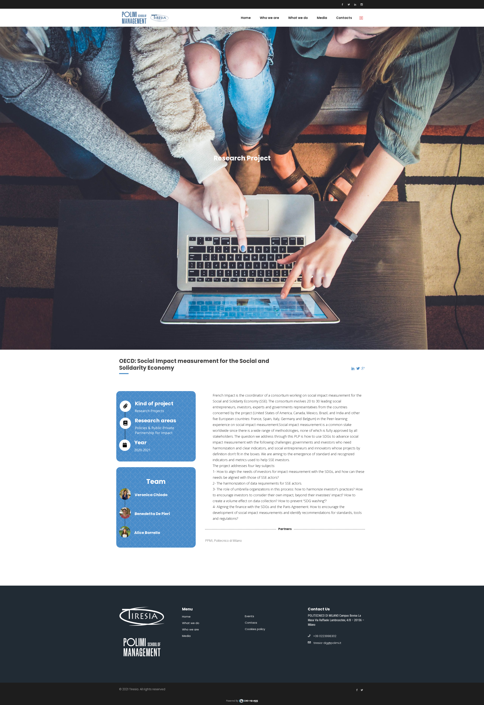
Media (186, 636)
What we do (190, 623)
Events (249, 616)
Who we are (190, 629)
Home (186, 617)
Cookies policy (255, 629)
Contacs (251, 623)
